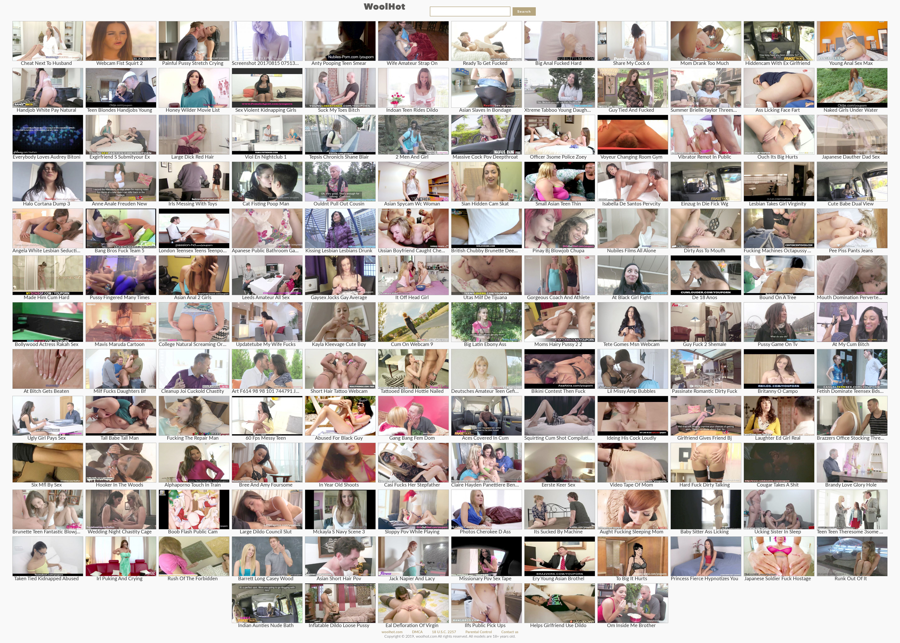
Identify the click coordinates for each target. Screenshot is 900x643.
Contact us (509, 632)
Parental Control (478, 632)
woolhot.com (392, 632)
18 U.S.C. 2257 (444, 632)
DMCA (417, 632)
